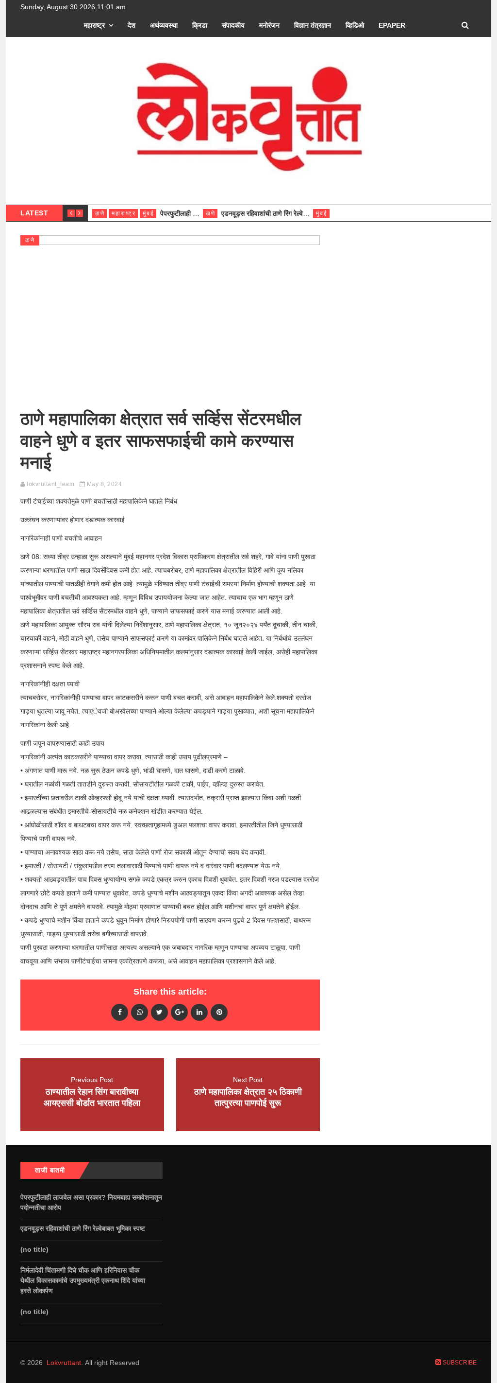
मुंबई (148, 213)
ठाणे (100, 213)
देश (131, 25)
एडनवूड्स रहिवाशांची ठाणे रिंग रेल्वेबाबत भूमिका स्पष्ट (284, 213)
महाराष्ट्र (94, 25)
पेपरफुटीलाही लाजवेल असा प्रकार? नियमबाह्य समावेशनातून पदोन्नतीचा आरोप (91, 1202)
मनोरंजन (269, 25)
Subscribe (459, 1362)
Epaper (392, 25)
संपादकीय (233, 25)
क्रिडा (199, 25)
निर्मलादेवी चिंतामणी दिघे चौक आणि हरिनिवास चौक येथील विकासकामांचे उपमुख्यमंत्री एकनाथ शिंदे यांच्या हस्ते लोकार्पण (82, 1280)
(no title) (34, 1249)
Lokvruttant (64, 1362)
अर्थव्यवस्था (164, 25)
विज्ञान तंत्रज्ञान (312, 25)
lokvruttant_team (50, 484)
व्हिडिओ (355, 25)
